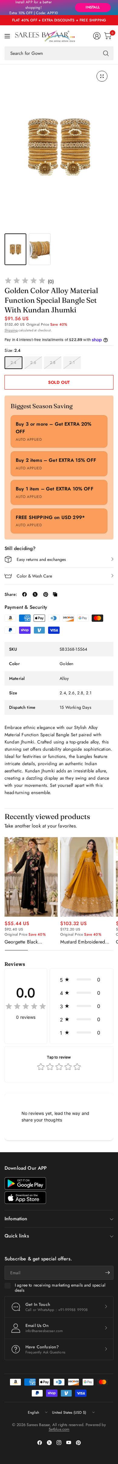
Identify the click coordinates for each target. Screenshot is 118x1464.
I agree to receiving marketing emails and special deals (60, 1288)
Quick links (17, 1235)
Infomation (16, 1218)
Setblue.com (59, 1429)
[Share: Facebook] (24, 594)
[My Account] (96, 35)
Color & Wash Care (34, 576)
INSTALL (93, 7)
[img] (25, 281)
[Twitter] (49, 1442)
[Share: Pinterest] (46, 594)
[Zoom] (102, 76)
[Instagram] (59, 1442)
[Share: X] (35, 594)
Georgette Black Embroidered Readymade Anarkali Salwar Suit (31, 942)
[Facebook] (39, 1442)
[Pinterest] (78, 1442)
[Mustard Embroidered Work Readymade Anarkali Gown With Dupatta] (86, 877)
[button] (81, 980)
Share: (11, 594)
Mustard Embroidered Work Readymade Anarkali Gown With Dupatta (82, 942)
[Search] (105, 53)
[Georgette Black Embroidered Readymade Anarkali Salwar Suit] (31, 877)
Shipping (11, 330)
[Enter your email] (107, 1273)
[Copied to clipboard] (55, 594)
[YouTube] (69, 1442)
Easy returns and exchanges (41, 559)
